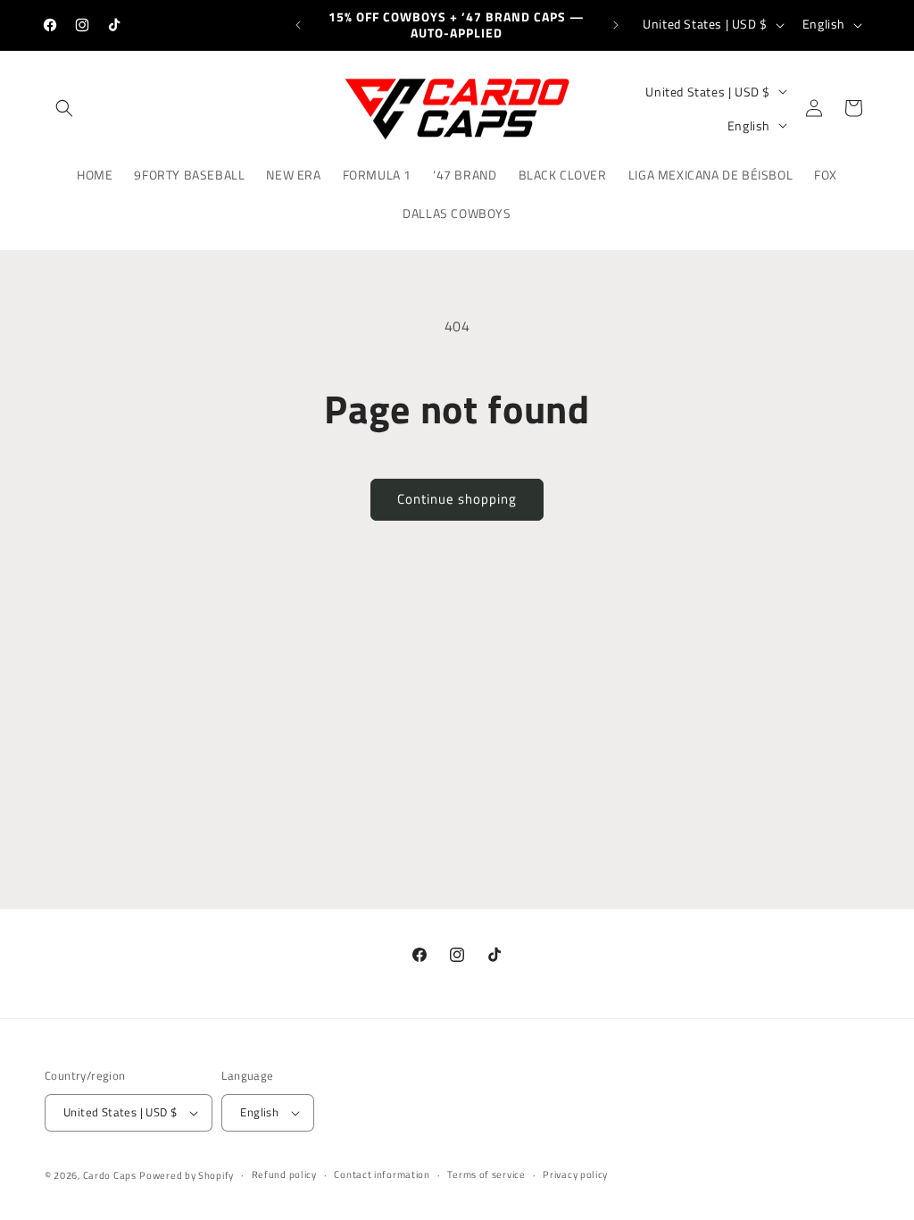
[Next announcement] (616, 25)
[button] (64, 108)
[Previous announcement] (298, 25)
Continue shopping (457, 499)
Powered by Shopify (186, 1175)
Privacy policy (575, 1174)
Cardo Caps (110, 1175)
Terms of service (486, 1174)
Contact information (381, 1174)
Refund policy (284, 1174)
